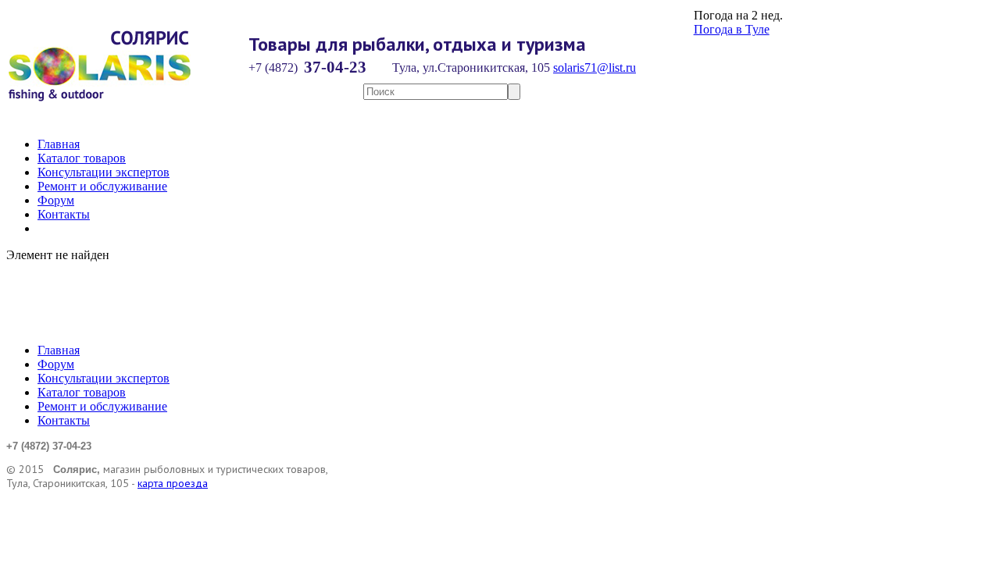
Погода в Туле (732, 29)
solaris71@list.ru (594, 67)
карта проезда (173, 483)
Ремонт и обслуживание (102, 186)
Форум (56, 200)
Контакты (64, 214)
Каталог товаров (82, 158)
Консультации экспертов (104, 172)
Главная (59, 144)
